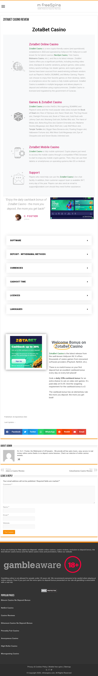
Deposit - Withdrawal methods (28, 254)
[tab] (49, 240)
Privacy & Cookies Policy (37, 667)
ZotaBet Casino (35, 48)
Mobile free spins (56, 667)
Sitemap (67, 667)
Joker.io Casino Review (15, 470)
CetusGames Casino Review (80, 470)
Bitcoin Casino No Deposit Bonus (15, 600)
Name (6, 507)
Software (15, 240)
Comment (7, 484)
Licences (15, 295)
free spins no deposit (27, 550)
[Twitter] (51, 669)
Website (6, 523)
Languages (16, 309)
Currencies (16, 268)
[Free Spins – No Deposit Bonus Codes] (49, 6)
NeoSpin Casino (61, 55)
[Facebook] (49, 669)
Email (6, 515)
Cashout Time (18, 281)
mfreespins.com (48, 673)
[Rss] (47, 669)
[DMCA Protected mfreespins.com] (49, 590)
